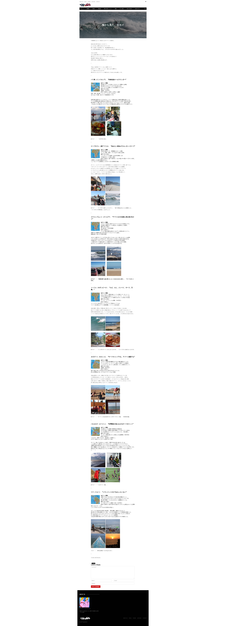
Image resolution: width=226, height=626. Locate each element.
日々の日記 (122, 8)
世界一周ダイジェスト (108, 8)
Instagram (129, 8)
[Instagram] (145, 1)
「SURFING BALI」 (102, 139)
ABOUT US (81, 1)
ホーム (82, 8)
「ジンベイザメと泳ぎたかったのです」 (126, 349)
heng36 (93, 560)
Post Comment (95, 586)
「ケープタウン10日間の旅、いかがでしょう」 (101, 209)
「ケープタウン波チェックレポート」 (105, 208)
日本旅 (93, 8)
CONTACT (98, 1)
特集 (115, 8)
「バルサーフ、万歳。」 (102, 484)
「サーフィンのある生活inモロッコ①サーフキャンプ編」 (109, 416)
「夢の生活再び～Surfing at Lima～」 (105, 550)
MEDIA (85, 1)
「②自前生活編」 (126, 416)
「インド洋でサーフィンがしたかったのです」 (107, 349)
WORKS (89, 1)
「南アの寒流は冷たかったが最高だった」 (123, 208)
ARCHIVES (93, 1)
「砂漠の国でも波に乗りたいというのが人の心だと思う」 (111, 279)
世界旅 (88, 8)
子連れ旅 (99, 8)
